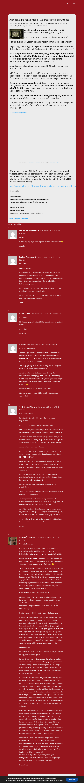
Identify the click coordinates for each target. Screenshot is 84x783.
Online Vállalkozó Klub (29, 230)
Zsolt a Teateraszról (27, 257)
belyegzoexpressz (21, 23)
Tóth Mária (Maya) (27, 407)
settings (60, 781)
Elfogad (72, 780)
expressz (51, 162)
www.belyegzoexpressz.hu (19, 219)
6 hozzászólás (42, 26)
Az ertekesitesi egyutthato (18, 112)
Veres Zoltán (24, 314)
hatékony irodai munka (26, 26)
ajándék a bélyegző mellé (50, 23)
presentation (31, 162)
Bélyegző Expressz (27, 537)
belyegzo (56, 162)
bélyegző (63, 23)
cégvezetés (14, 26)
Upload (38, 162)
